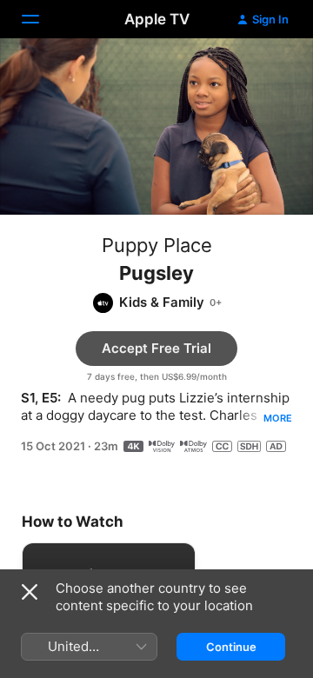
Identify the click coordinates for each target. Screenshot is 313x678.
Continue (231, 647)
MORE (277, 418)
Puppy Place (157, 245)
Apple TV (157, 19)
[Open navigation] (41, 19)
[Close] (29, 592)
